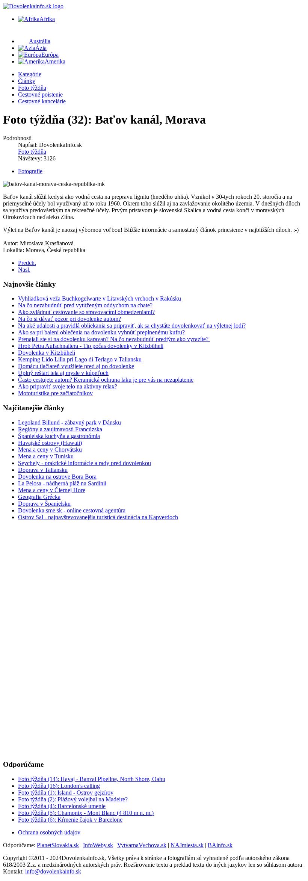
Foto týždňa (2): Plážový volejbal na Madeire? (73, 799)
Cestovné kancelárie (42, 101)
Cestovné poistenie (40, 94)
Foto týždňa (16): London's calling (59, 786)
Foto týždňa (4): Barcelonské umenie (62, 806)
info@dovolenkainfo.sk (53, 871)
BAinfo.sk (220, 845)
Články (26, 81)
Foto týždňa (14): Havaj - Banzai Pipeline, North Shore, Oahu (91, 779)
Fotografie (30, 171)
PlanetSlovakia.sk (58, 845)
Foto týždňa (32, 88)
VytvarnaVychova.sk (141, 845)
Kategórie (29, 74)
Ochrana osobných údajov (49, 832)
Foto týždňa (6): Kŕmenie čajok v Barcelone (70, 819)
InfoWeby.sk (98, 845)
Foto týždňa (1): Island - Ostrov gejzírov (65, 792)
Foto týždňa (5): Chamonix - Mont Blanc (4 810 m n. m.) (86, 813)
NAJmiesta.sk (187, 845)
